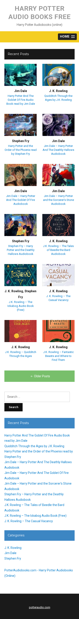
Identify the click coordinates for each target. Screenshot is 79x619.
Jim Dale (20, 91)
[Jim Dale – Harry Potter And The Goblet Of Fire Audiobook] (20, 174)
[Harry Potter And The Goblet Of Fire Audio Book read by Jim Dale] (20, 74)
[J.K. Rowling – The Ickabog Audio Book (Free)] (20, 274)
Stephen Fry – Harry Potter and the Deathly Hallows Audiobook (20, 250)
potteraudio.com (39, 607)
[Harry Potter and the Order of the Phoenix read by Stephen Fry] (20, 124)
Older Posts (42, 376)
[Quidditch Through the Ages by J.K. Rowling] (58, 74)
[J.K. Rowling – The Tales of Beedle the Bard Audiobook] (58, 224)
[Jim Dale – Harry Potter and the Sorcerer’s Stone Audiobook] (58, 174)
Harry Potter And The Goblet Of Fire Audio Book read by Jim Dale (20, 99)
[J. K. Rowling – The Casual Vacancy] (58, 274)
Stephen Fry (20, 141)
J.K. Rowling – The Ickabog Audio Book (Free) (20, 305)
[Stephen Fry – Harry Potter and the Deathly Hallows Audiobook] (20, 224)
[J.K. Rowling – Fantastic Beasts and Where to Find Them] (58, 330)
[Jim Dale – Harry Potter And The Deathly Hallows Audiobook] (58, 124)
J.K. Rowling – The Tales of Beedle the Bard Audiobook (58, 250)
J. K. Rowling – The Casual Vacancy (28, 521)
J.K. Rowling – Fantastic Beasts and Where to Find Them (58, 356)
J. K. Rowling (58, 91)
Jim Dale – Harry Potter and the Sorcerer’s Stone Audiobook (58, 199)
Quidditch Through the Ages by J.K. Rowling (34, 446)
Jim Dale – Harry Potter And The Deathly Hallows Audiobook (58, 149)
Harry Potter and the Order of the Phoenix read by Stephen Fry (21, 149)
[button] (67, 36)
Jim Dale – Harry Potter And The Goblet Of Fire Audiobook (20, 199)
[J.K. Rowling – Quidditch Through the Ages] (20, 330)
